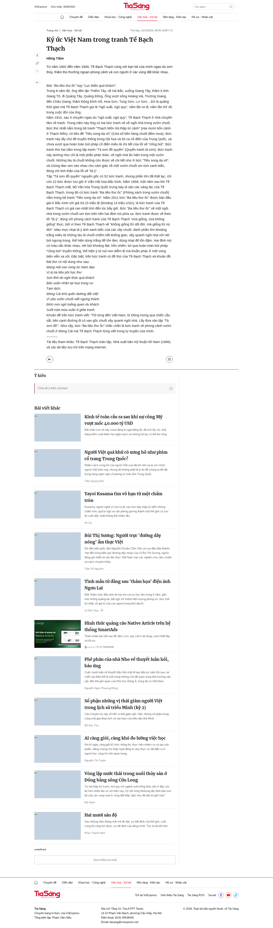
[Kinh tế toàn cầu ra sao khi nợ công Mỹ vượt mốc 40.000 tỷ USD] (57, 427)
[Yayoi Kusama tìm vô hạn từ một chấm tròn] (57, 504)
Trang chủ (52, 30)
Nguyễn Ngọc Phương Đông (101, 688)
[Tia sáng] (136, 7)
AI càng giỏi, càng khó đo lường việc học (125, 738)
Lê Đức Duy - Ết (93, 610)
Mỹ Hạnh (89, 802)
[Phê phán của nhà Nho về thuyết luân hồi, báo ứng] (57, 670)
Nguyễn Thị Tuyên (95, 760)
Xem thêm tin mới (105, 860)
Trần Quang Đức (94, 480)
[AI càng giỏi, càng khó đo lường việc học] (57, 749)
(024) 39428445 (124, 917)
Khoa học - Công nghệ (118, 17)
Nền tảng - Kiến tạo (174, 17)
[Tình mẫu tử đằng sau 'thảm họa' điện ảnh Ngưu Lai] (57, 592)
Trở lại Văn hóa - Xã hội (52, 358)
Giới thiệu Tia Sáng (172, 895)
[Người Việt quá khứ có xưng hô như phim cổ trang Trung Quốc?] (57, 463)
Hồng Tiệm (55, 58)
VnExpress (40, 6)
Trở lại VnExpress (146, 895)
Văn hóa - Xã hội (72, 30)
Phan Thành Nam (94, 832)
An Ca (88, 522)
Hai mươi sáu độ (100, 815)
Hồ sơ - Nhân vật (202, 17)
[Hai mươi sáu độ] (57, 826)
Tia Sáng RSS (195, 895)
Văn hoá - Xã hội (147, 17)
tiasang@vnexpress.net (124, 922)
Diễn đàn (93, 17)
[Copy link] (37, 63)
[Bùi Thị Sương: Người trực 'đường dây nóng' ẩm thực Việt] (57, 546)
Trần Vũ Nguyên (94, 568)
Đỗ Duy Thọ (91, 725)
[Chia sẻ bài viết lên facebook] (37, 55)
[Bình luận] (37, 71)
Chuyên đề (76, 17)
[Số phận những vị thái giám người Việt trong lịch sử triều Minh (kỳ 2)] (57, 712)
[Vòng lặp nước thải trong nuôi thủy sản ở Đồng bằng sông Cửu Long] (57, 784)
